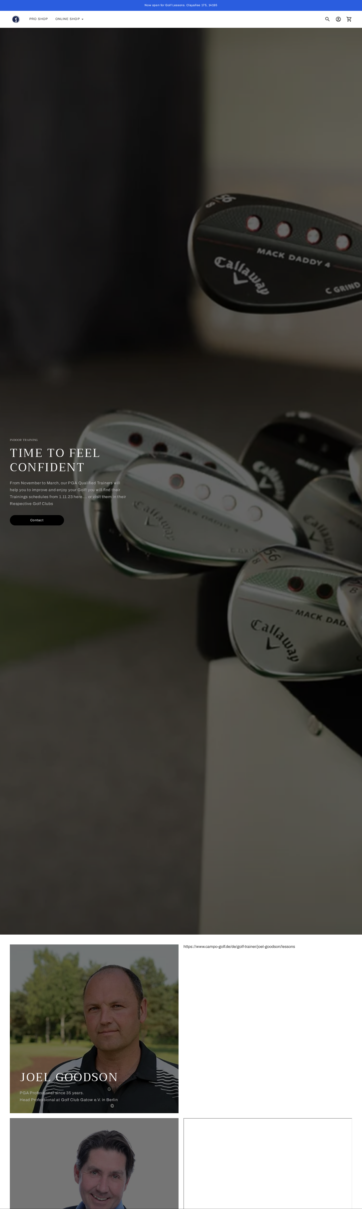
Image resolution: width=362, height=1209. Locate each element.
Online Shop (67, 19)
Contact (37, 520)
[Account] (338, 19)
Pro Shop (38, 19)
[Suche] (327, 19)
